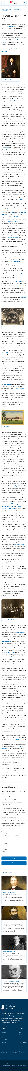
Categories (3, 1032)
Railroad (12, 101)
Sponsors (21, 1039)
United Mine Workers (7, 657)
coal (10, 641)
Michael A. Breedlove (6, 834)
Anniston (4, 51)
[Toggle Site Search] (25, 2)
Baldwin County (21, 632)
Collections (3, 1035)
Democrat (21, 210)
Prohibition (17, 217)
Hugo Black (19, 739)
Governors (4, 10)
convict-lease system (19, 273)
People (20, 1035)
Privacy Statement (14, 1068)
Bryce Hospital (19, 486)
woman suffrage (19, 544)
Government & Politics (6, 9)
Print (15, 863)
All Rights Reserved (22, 1065)
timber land (4, 352)
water (21, 199)
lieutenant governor (13, 221)
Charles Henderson (12, 237)
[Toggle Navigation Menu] (2, 2)
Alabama (10, 26)
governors (10, 31)
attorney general (20, 382)
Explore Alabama (5, 1039)
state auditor (7, 384)
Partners (21, 1037)
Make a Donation (23, 1042)
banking (6, 147)
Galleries (3, 1037)
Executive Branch (17, 9)
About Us (21, 1032)
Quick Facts (3, 1042)
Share (15, 858)
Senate (12, 212)
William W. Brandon (15, 281)
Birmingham (5, 641)
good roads (23, 297)
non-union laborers (9, 652)
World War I (17, 261)
